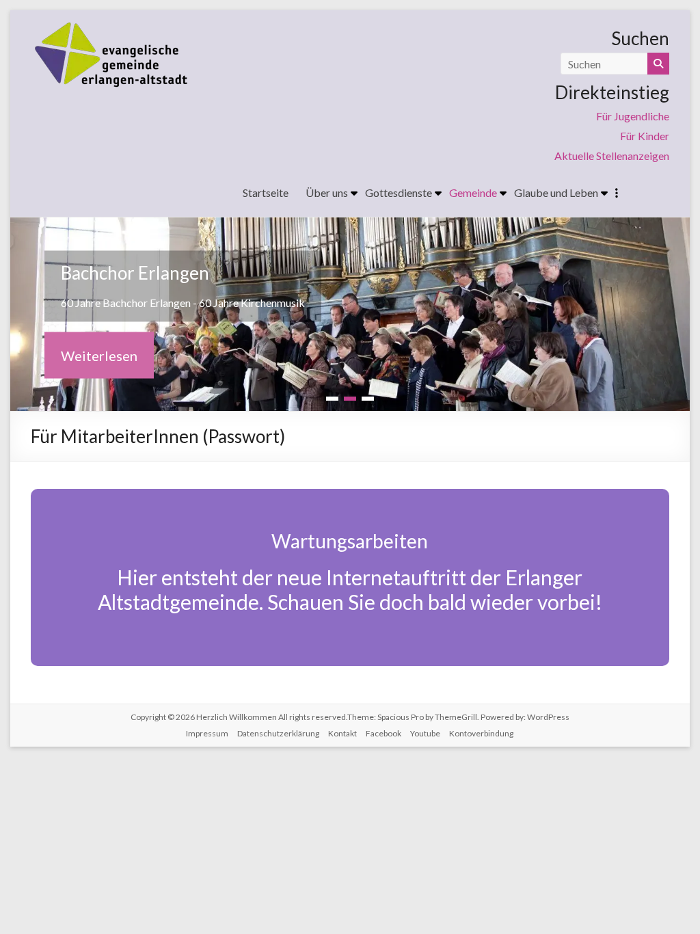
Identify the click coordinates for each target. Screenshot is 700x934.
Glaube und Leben (556, 192)
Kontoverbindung (481, 733)
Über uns (327, 192)
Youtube (425, 733)
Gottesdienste (398, 192)
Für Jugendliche (632, 115)
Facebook (383, 733)
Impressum (207, 733)
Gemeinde (473, 192)
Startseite (265, 192)
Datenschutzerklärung (278, 733)
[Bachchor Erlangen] (349, 226)
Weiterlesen (99, 355)
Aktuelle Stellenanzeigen (611, 155)
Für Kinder (644, 135)
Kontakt (342, 733)
